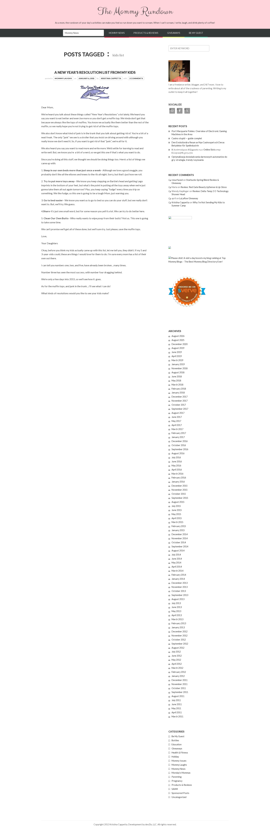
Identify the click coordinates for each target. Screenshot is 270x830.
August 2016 (178, 453)
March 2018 (177, 384)
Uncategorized (179, 797)
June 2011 (177, 704)
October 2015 (179, 493)
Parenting (177, 776)
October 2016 (179, 445)
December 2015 (180, 485)
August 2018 (178, 372)
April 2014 (177, 566)
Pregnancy (177, 781)
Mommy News (117, 33)
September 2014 (180, 546)
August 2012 (178, 647)
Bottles (175, 740)
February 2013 (179, 623)
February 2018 (179, 388)
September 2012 (180, 643)
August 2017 (178, 413)
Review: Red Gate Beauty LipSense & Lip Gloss (204, 187)
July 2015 (176, 506)
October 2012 (179, 639)
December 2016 (180, 441)
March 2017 (177, 429)
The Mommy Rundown (135, 11)
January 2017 (178, 437)
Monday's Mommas (181, 772)
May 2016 (176, 465)
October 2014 (179, 542)
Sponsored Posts (180, 793)
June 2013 (177, 607)
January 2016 (178, 481)
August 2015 (178, 502)
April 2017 (177, 425)
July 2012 (176, 651)
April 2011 (177, 712)
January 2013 (178, 627)
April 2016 (177, 469)
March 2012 (177, 668)
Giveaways (173, 33)
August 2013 (178, 599)
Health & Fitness (180, 752)
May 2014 (176, 562)
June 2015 (177, 510)
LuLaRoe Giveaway (188, 198)
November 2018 (180, 368)
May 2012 (176, 659)
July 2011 (176, 700)
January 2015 (178, 530)
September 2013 (180, 595)
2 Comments (136, 78)
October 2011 (179, 688)
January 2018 (178, 392)
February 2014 (179, 574)
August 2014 (178, 550)
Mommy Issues (179, 760)
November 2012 (180, 635)
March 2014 (177, 570)
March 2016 (177, 473)
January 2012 (178, 676)
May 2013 (176, 611)
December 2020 (180, 344)
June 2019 (177, 352)
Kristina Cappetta (111, 78)
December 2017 (180, 396)
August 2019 (178, 348)
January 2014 (178, 579)
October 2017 (179, 404)
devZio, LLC (151, 824)
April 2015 (177, 518)
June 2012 (177, 655)
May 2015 (176, 514)
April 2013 (177, 615)
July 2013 (176, 603)
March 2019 (177, 360)
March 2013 (177, 619)
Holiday (175, 756)
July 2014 (176, 554)
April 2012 (177, 663)
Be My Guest (196, 33)
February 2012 (179, 672)
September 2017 (180, 409)
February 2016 (179, 477)
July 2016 (176, 457)
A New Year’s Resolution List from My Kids (95, 72)
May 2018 (176, 380)
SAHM (175, 789)
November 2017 (180, 400)
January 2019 (178, 364)
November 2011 (180, 684)
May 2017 (176, 421)
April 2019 (177, 356)
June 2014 (177, 558)
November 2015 (180, 489)
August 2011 (178, 696)
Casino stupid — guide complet (187, 138)
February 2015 (179, 526)
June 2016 (177, 461)
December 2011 (180, 680)
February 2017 (179, 433)
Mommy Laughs (63, 78)
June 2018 (177, 376)
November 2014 (180, 538)
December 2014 (180, 534)
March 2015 (177, 522)
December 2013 (180, 583)
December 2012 (180, 631)
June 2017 (177, 417)
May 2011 (176, 708)
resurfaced (177, 180)
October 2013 (179, 591)
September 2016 (180, 449)
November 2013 (180, 587)
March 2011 (177, 716)
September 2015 (180, 498)
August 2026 (178, 336)
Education (177, 744)
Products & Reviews (145, 33)
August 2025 (178, 340)
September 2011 (180, 692)
